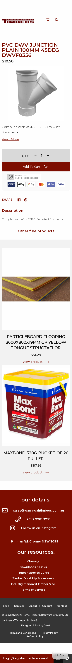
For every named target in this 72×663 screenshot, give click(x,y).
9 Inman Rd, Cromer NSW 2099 (34, 541)
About (33, 606)
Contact (62, 606)
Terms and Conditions (22, 632)
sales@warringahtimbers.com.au (38, 510)
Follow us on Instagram (38, 528)
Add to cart (31, 166)
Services (19, 606)
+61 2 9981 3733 (39, 519)
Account (47, 606)
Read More (10, 139)
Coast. (47, 625)
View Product (32, 362)
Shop (6, 606)
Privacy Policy (49, 632)
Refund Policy (34, 636)
